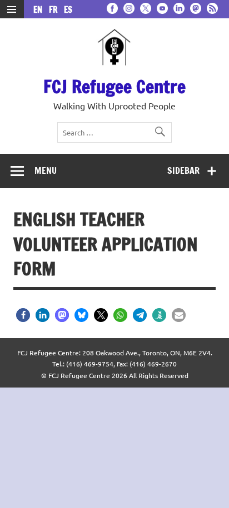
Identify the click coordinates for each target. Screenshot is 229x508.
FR (55, 10)
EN (40, 10)
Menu (45, 170)
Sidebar (183, 170)
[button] (23, 315)
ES (68, 10)
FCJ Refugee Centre (114, 86)
